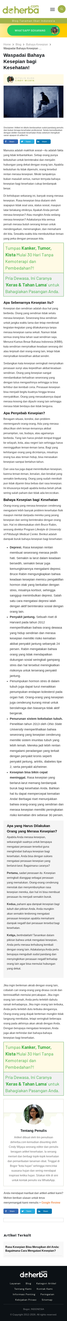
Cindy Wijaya (25, 81)
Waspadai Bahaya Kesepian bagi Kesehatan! (24, 61)
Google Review (50, 1202)
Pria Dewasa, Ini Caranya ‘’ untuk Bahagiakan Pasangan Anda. (32, 284)
